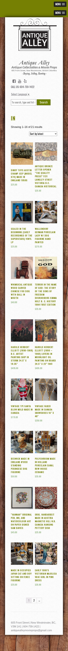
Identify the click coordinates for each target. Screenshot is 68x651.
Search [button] (44, 102)
